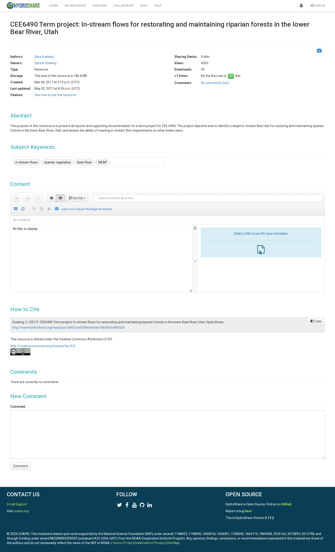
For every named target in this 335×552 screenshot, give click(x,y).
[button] (301, 5)
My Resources (75, 5)
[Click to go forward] (27, 198)
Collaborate (123, 5)
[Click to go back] (16, 198)
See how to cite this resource (55, 95)
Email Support (17, 504)
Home (53, 5)
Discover (100, 5)
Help (158, 5)
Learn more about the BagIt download (86, 209)
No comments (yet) (215, 83)
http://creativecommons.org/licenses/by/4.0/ (43, 346)
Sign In (319, 5)
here (248, 511)
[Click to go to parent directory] (38, 198)
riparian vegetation (57, 162)
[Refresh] (23, 209)
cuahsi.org (21, 511)
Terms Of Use (122, 543)
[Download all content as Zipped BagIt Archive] (56, 209)
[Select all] (15, 209)
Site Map (173, 543)
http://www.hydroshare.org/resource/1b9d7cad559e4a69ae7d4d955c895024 (68, 327)
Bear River (84, 162)
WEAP (102, 162)
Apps (143, 5)
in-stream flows (26, 162)
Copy (318, 321)
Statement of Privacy (149, 543)
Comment (17, 406)
